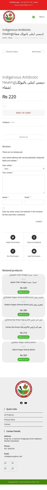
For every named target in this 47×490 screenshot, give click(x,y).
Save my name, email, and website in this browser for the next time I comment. (22, 213)
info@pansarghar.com (13, 456)
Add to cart (23, 112)
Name (5, 197)
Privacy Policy (9, 419)
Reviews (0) (23, 137)
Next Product (36, 52)
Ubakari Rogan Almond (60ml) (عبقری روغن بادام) (23, 304)
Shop (10, 38)
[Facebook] (21, 403)
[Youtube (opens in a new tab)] (25, 7)
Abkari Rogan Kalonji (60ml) (23, 349)
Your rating (7, 165)
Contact (7, 424)
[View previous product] (4, 51)
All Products (9, 415)
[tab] (23, 137)
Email (28, 197)
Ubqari (12, 122)
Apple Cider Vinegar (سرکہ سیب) (23, 282)
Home (4, 38)
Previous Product (12, 52)
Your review (7, 172)
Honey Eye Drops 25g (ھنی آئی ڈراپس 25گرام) (23, 327)
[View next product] (43, 51)
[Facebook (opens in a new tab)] (22, 7)
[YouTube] (25, 403)
